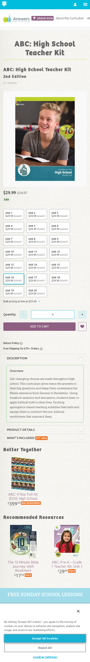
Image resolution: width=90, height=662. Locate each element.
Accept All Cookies (45, 638)
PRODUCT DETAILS (21, 429)
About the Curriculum (70, 18)
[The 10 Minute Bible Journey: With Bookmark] (23, 541)
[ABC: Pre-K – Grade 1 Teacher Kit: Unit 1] (66, 541)
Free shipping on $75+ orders (21, 348)
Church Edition (16, 18)
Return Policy (11, 343)
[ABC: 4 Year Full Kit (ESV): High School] (23, 474)
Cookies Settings (45, 657)
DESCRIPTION (17, 358)
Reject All (44, 647)
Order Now (44, 18)
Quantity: (9, 314)
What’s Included (27, 438)
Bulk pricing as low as (20, 301)
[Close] (78, 611)
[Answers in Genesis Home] (13, 4)
